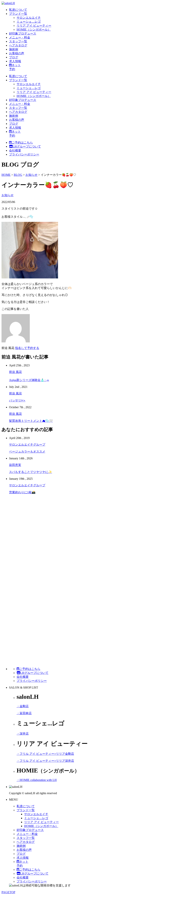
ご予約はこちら (22, 142)
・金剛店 (23, 706)
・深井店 (23, 733)
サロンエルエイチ (29, 17)
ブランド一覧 (18, 13)
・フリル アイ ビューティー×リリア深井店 (45, 760)
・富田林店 (24, 713)
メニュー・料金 (19, 37)
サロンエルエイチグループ (27, 444)
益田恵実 (15, 465)
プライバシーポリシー (24, 154)
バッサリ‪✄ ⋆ (17, 400)
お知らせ (8, 195)
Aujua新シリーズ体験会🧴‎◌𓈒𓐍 (29, 380)
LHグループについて (27, 146)
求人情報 (15, 61)
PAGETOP (8, 892)
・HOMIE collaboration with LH (37, 780)
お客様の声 (16, 53)
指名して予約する (27, 348)
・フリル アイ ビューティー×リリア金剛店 (45, 753)
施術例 (13, 49)
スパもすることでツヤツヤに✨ (30, 471)
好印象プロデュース (22, 33)
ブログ (13, 57)
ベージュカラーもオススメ (27, 451)
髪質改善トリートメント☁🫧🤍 (31, 420)
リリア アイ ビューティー (34, 25)
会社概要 (15, 150)
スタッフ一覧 (18, 41)
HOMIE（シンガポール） (34, 29)
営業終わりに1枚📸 (22, 492)
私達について (18, 9)
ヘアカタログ (18, 45)
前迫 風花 (15, 372)
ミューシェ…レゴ (29, 21)
